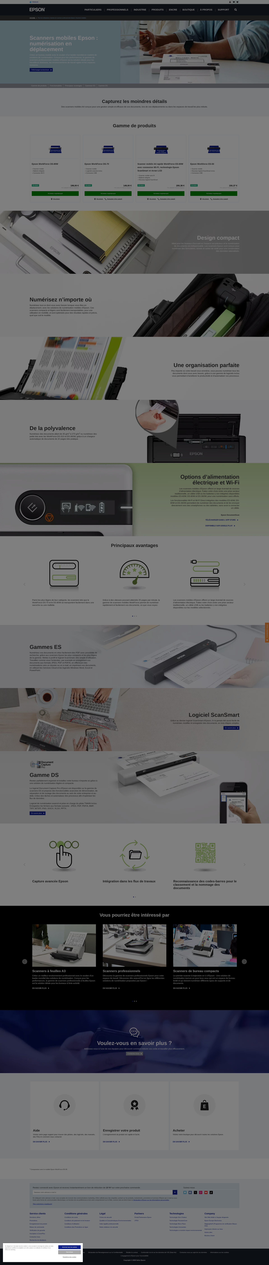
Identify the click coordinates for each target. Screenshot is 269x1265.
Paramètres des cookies (69, 1257)
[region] (43, 1252)
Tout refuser (69, 1252)
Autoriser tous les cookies (69, 1247)
